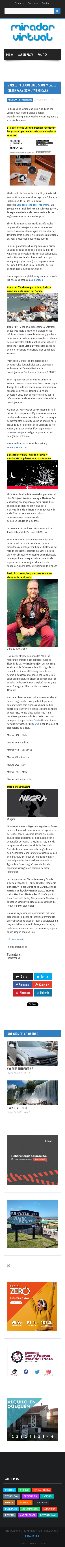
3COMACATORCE (33, 1536)
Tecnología (48, 76)
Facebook (33, 3)
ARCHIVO (12, 99)
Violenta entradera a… (21, 1069)
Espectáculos (25, 99)
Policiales (11, 1508)
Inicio (9, 54)
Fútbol (9, 1502)
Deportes (28, 76)
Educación (12, 76)
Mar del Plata (25, 54)
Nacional (29, 65)
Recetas (10, 1515)
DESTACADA (25, 1502)
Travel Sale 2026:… (18, 1108)
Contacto (19, 3)
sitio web (34, 724)
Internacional (47, 65)
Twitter (45, 3)
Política (42, 54)
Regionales (12, 65)
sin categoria (42, 1490)
